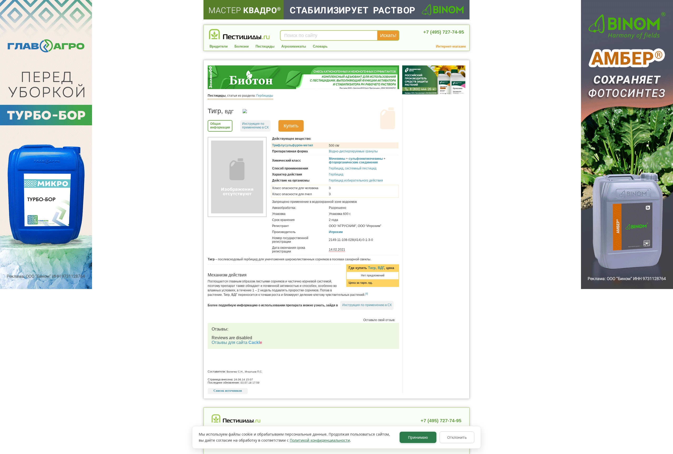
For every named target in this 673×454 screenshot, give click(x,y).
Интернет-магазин (451, 46)
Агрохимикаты (293, 46)
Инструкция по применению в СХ (367, 305)
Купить (291, 125)
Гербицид (336, 168)
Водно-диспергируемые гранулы (353, 151)
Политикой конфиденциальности (320, 440)
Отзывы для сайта (237, 342)
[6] (366, 293)
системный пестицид (360, 168)
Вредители (219, 46)
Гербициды (264, 95)
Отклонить (457, 437)
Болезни (241, 46)
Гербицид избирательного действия (356, 180)
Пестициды (265, 46)
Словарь (320, 46)
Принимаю (418, 437)
